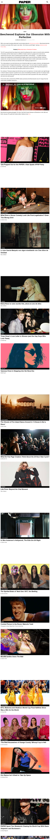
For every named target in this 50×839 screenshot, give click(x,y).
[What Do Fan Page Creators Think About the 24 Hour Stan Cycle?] (25, 441)
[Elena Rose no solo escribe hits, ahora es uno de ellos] (25, 288)
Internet (3, 486)
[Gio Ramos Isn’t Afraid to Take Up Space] (25, 760)
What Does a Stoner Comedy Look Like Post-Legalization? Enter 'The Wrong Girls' (25, 216)
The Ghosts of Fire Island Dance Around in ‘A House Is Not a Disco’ (23, 423)
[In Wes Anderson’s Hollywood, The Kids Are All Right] (25, 525)
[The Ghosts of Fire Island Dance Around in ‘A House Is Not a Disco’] (25, 406)
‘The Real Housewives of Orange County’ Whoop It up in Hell (23, 742)
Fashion (3, 162)
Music (25, 31)
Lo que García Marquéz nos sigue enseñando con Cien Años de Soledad (24, 251)
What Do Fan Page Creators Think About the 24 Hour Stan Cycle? (25, 457)
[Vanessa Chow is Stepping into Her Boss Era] (25, 355)
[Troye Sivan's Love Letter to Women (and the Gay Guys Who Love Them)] (25, 321)
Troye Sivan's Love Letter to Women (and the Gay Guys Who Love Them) (23, 337)
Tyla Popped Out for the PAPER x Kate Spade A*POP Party (22, 164)
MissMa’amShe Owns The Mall (12, 656)
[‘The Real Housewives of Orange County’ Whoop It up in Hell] (25, 727)
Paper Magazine (5, 830)
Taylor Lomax (4, 219)
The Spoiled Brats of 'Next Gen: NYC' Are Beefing (19, 591)
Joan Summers (5, 593)
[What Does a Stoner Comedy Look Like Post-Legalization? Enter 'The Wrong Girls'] (25, 200)
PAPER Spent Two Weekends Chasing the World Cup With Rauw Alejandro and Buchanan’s (25, 827)
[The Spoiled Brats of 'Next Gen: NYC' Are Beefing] (25, 576)
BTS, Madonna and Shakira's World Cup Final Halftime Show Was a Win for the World (23, 709)
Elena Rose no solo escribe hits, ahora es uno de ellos (21, 304)
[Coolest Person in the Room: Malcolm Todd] (25, 609)
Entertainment (4, 213)
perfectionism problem (34, 43)
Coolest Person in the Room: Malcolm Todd (17, 624)
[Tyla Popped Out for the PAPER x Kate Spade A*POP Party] (25, 149)
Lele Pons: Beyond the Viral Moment (14, 489)
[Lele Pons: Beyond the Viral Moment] (25, 474)
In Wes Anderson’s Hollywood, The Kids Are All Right (20, 540)
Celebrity (3, 454)
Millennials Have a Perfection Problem (27, 49)
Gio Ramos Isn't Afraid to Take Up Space (16, 775)
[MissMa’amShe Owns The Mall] (25, 641)
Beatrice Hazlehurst (21, 39)
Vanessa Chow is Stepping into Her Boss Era (17, 371)
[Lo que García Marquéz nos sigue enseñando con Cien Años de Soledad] (25, 235)
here (29, 114)
